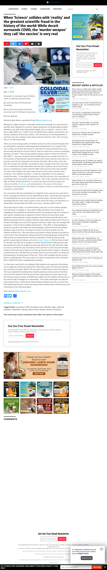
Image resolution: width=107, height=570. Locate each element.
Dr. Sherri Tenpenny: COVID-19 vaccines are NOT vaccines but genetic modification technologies (86, 222)
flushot (24, 9)
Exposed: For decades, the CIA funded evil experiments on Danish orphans (86, 133)
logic (54, 307)
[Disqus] (37, 448)
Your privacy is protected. (14, 341)
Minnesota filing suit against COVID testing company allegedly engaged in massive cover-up (87, 276)
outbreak (60, 307)
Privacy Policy (53, 562)
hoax (41, 307)
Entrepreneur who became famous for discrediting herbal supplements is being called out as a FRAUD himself (86, 142)
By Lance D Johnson (85, 146)
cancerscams (45, 9)
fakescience (57, 9)
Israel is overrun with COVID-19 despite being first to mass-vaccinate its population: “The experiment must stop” (87, 192)
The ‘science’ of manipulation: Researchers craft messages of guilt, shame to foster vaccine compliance (86, 114)
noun (12, 88)
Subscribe (97, 567)
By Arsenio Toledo (84, 109)
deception (34, 307)
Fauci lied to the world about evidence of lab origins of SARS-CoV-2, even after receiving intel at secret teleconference (87, 172)
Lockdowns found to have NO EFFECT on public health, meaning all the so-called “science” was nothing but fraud (85, 152)
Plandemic (16, 310)
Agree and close (86, 558)
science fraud (33, 310)
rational (24, 310)
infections (48, 307)
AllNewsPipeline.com (43, 120)
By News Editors (84, 99)
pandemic (7, 310)
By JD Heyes (83, 196)
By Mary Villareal (84, 226)
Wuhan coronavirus (54, 310)
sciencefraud (13, 9)
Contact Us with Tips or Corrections (54, 557)
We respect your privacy (42, 548)
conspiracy (20, 307)
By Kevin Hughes (84, 262)
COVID (27, 307)
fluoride (34, 9)
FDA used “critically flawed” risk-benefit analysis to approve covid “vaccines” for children (85, 124)
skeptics (42, 310)
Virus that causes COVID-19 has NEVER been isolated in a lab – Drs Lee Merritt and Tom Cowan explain (87, 105)
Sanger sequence (44, 240)
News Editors (21, 39)
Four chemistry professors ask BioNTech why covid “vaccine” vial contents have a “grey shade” (87, 212)
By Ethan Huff (83, 128)
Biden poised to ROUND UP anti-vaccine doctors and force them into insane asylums (86, 231)
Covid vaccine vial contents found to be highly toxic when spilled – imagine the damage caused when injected (87, 202)
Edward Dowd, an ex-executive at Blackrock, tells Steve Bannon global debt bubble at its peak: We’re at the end (87, 182)
